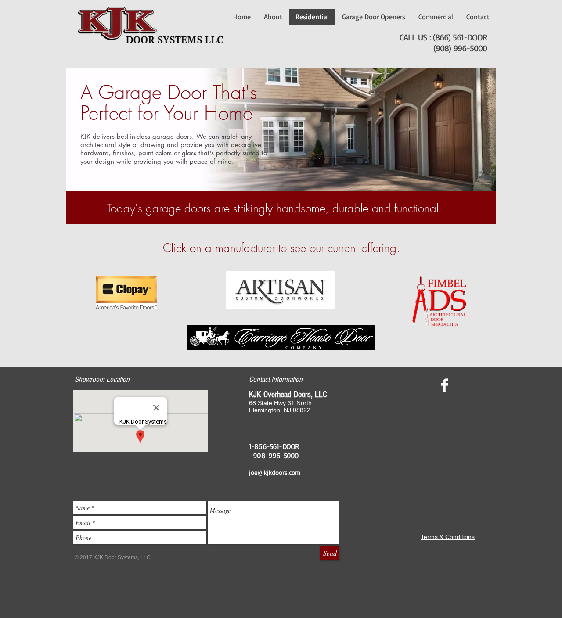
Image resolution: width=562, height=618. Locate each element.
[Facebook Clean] (444, 385)
